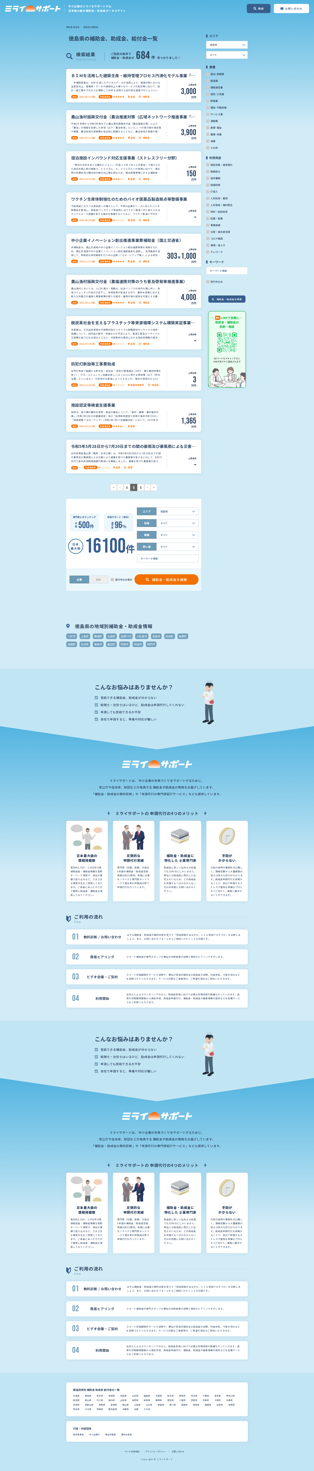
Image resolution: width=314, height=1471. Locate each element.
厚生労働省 (110, 1434)
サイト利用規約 (132, 1451)
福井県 (111, 1400)
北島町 (111, 636)
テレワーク (216, 252)
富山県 (88, 1400)
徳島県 (161, 1404)
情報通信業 (216, 87)
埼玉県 (194, 1395)
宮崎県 (100, 1409)
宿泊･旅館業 (217, 74)
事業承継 (215, 225)
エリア (147, 511)
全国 (136, 1409)
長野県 (135, 1400)
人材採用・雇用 (219, 198)
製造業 (214, 80)
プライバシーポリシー (155, 1451)
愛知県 (170, 1400)
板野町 (183, 636)
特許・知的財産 (219, 211)
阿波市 (138, 644)
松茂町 (170, 636)
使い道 (147, 547)
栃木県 (170, 1395)
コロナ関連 (216, 238)
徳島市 (156, 636)
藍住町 (111, 644)
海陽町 (72, 644)
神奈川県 (230, 1395)
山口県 (149, 1404)
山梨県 (123, 1400)
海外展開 (215, 178)
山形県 (135, 1395)
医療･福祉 (216, 127)
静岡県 (159, 1400)
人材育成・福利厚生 (221, 205)
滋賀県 (194, 1400)
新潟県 (76, 1400)
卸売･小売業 (217, 94)
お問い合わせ (178, 1451)
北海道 (76, 1395)
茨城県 (159, 1395)
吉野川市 (126, 636)
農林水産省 (126, 1434)
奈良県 (76, 1404)
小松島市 (142, 636)
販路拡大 (215, 171)
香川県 (172, 1404)
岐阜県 (147, 1400)
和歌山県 (89, 1404)
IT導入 (214, 191)
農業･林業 (216, 134)
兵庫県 (229, 1400)
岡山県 (125, 1404)
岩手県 (100, 1395)
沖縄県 (125, 1409)
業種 (146, 535)
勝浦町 (98, 636)
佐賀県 (220, 1404)
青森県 (88, 1395)
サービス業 (216, 114)
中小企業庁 (94, 1434)
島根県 (114, 1404)
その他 (214, 147)
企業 (79, 579)
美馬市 (98, 644)
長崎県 (231, 1404)
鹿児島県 (112, 1409)
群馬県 (182, 1395)
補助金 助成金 (72, 27)
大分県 (88, 1409)
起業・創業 (216, 218)
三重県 (182, 1400)
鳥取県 (102, 1404)
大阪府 (217, 1400)
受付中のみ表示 (123, 579)
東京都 (217, 1395)
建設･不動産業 (218, 107)
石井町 (85, 644)
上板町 (85, 636)
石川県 (100, 1400)
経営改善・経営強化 (221, 164)
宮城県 (111, 1395)
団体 (98, 579)
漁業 (212, 141)
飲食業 (214, 101)
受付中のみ (216, 281)
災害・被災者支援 (220, 232)
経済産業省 (78, 1434)
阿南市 (125, 644)
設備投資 (215, 185)
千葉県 (206, 1395)
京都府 (206, 1400)
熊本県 (76, 1409)
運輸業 (214, 121)
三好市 (72, 636)
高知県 (196, 1404)
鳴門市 (151, 644)
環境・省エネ (217, 245)
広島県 (137, 1404)
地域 (146, 523)
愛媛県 (184, 1404)
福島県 (147, 1395)
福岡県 (208, 1404)
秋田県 (123, 1395)
